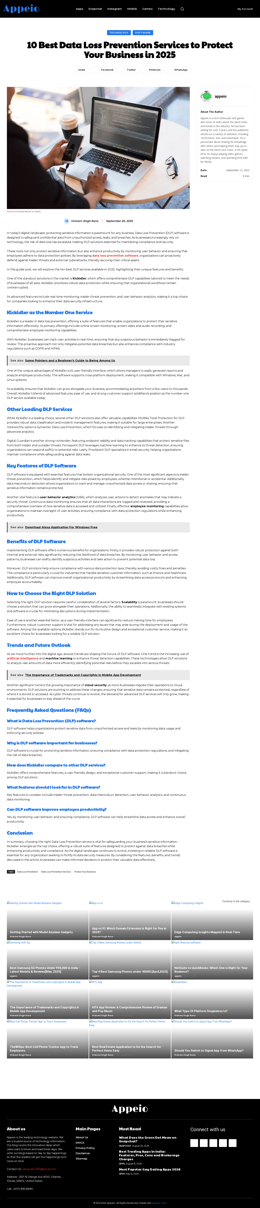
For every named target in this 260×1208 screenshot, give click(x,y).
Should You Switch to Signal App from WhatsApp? (209, 1050)
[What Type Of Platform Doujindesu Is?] (212, 1007)
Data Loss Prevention (27, 871)
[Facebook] (194, 1143)
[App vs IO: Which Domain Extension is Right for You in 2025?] (130, 926)
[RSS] (223, 1143)
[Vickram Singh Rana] (67, 221)
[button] (182, 8)
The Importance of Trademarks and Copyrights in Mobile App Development (44, 1009)
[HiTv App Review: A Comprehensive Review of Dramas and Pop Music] (130, 1005)
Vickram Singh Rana (84, 221)
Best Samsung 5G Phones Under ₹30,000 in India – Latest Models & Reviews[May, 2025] (45, 969)
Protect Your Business (85, 871)
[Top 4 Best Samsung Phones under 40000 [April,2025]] (130, 968)
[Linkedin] (213, 1143)
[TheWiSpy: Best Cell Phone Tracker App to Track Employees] (48, 1043)
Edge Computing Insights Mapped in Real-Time (207, 932)
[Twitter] (232, 1143)
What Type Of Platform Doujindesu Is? (200, 1011)
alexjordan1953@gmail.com (39, 1169)
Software (143, 32)
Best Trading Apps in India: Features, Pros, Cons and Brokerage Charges (149, 1155)
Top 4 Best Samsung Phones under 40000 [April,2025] (129, 971)
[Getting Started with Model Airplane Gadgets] (48, 926)
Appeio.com (159, 1202)
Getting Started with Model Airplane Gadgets (41, 932)
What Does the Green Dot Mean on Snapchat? (148, 1139)
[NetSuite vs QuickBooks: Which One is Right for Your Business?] (212, 966)
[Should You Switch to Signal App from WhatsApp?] (212, 1047)
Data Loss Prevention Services (56, 871)
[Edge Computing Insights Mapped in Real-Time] (212, 926)
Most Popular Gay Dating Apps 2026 (150, 1169)
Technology (118, 32)
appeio (177, 936)
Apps (122, 1163)
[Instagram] (204, 1143)
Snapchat (125, 1145)
